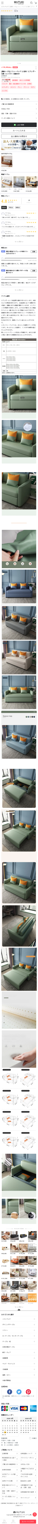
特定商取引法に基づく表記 (14, 1503)
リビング (4, 84)
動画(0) (18, 207)
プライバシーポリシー (30, 1503)
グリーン (26, 87)
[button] (1, 163)
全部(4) (4, 207)
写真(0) (11, 207)
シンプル (4, 91)
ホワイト (13, 87)
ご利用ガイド (19, 1505)
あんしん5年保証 (25, 80)
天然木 (29, 84)
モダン (33, 87)
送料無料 (15, 80)
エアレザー (5, 87)
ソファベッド (5, 6)
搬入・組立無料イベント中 (17, 84)
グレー (20, 87)
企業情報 (3, 1503)
